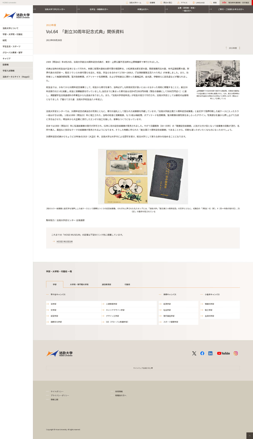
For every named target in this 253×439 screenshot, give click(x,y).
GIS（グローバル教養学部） (117, 321)
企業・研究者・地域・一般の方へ (187, 9)
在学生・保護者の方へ (99, 9)
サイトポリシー (57, 391)
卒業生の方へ (143, 9)
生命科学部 (209, 316)
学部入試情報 (8, 70)
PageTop (249, 435)
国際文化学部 (56, 321)
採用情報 (119, 391)
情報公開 (54, 399)
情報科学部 (209, 304)
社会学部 (167, 310)
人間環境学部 (111, 304)
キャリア (7, 58)
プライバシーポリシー (60, 395)
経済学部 (167, 304)
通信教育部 (106, 284)
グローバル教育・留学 (12, 52)
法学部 (53, 304)
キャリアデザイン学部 (115, 310)
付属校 (127, 284)
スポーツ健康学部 (170, 321)
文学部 (53, 310)
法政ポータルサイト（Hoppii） (17, 76)
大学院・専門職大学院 (79, 284)
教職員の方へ (120, 395)
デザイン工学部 (112, 316)
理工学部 (208, 310)
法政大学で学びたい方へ (55, 9)
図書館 (6, 64)
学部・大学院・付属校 (12, 34)
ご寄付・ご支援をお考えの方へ (231, 9)
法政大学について (10, 28)
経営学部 (54, 316)
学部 (55, 284)
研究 (5, 40)
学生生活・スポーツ (11, 46)
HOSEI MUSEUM (65, 241)
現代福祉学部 (168, 316)
